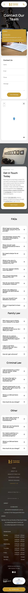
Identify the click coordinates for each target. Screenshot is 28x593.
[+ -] (14, 120)
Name (5, 64)
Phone (5, 77)
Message (5, 84)
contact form (8, 201)
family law (19, 188)
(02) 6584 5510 (12, 197)
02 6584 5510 (6, 35)
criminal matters (7, 190)
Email (4, 71)
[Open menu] (4, 4)
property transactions (18, 190)
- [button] (4, 105)
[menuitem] (14, 468)
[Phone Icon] (24, 5)
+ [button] (4, 104)
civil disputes (8, 192)
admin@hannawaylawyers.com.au (12, 37)
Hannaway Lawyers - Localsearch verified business (19, 580)
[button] (14, 229)
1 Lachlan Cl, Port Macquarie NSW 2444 (13, 40)
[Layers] (24, 104)
